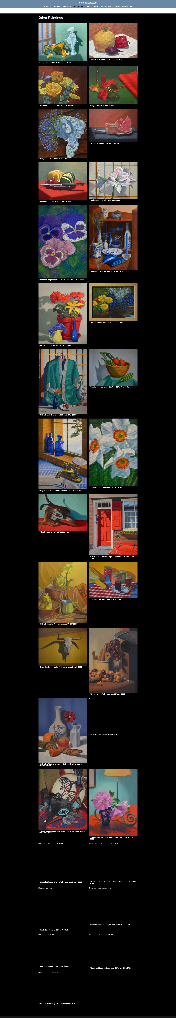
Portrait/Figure (55, 6)
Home (46, 6)
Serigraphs (109, 6)
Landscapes (66, 6)
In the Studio (98, 6)
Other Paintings (78, 6)
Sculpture (89, 6)
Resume (125, 6)
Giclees (117, 6)
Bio (131, 6)
